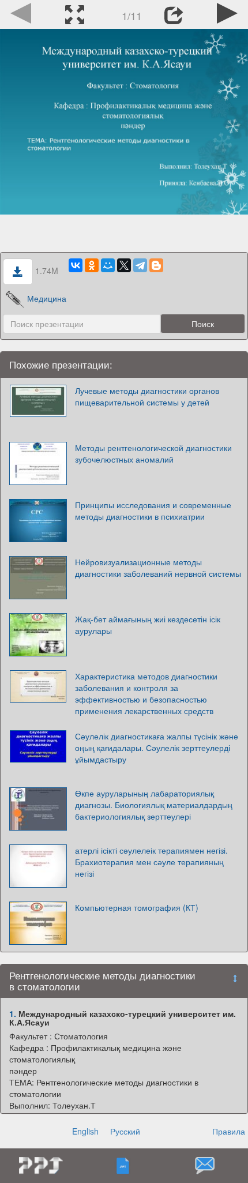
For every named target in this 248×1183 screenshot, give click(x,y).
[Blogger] (156, 265)
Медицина (46, 298)
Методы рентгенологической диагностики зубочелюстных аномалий (153, 453)
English (85, 1131)
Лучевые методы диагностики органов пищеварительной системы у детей (147, 396)
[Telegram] (140, 265)
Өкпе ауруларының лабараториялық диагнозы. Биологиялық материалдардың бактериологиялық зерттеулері (153, 804)
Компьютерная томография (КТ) (136, 907)
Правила (228, 1131)
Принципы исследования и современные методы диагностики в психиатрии (153, 510)
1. (12, 1013)
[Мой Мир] (108, 265)
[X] (124, 265)
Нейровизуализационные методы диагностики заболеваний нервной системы (158, 567)
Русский (125, 1131)
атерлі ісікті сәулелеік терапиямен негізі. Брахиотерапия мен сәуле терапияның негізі (151, 861)
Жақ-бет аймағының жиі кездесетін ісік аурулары (147, 624)
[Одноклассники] (92, 265)
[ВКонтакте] (75, 265)
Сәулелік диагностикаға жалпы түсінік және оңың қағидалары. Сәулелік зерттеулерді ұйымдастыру (156, 747)
